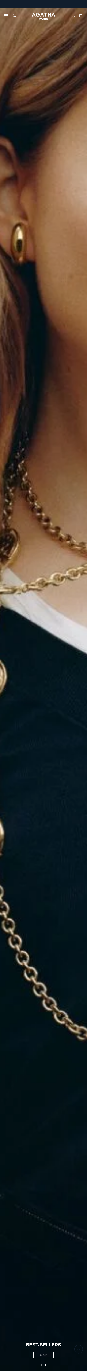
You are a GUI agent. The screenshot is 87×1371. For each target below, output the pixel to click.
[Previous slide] (5, 689)
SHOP (43, 1355)
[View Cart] (81, 16)
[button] (41, 1365)
